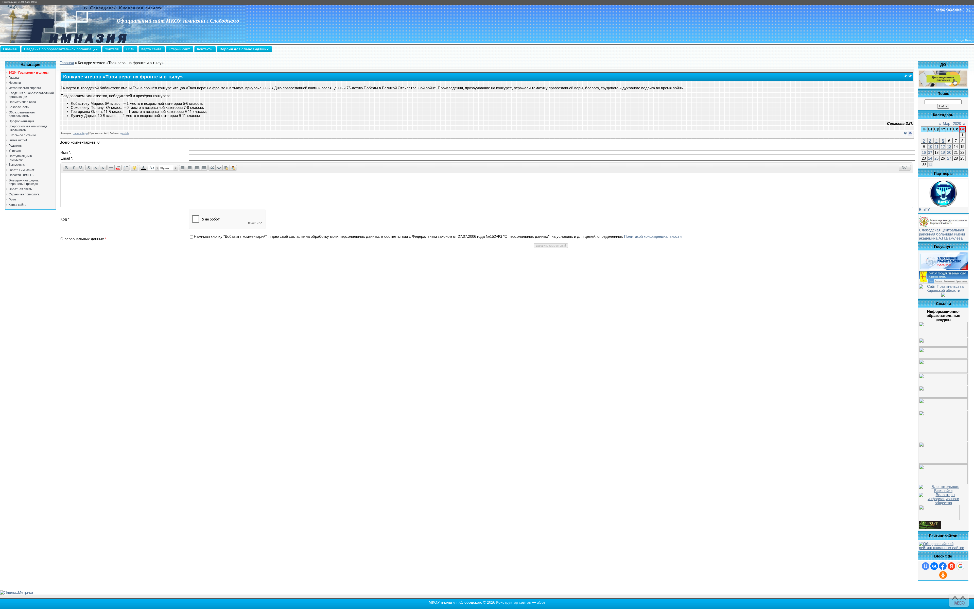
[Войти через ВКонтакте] (934, 566)
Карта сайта (17, 205)
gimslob (124, 133)
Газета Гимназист (21, 170)
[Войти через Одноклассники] (943, 575)
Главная (15, 77)
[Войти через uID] (925, 566)
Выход (959, 40)
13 (949, 147)
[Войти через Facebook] (943, 566)
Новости (15, 82)
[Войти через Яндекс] (951, 566)
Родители (16, 145)
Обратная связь (20, 189)
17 (930, 152)
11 (936, 147)
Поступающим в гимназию (20, 157)
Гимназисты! (18, 140)
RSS (968, 9)
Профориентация (21, 121)
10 (930, 147)
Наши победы (80, 133)
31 (930, 164)
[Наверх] (958, 599)
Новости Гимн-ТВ (21, 175)
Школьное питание (22, 135)
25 (936, 158)
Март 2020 (952, 124)
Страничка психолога (24, 194)
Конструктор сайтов (513, 602)
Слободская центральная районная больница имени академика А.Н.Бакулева (942, 234)
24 (930, 158)
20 (949, 152)
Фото (12, 199)
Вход (968, 40)
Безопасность (19, 107)
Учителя (15, 151)
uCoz (541, 602)
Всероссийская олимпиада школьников (28, 128)
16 (924, 152)
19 (943, 152)
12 (943, 147)
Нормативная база (22, 102)
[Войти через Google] (960, 566)
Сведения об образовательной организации (31, 94)
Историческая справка (25, 88)
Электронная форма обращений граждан (24, 182)
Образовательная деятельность (22, 114)
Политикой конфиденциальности (653, 236)
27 (949, 158)
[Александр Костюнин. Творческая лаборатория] (930, 528)
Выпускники (17, 164)
